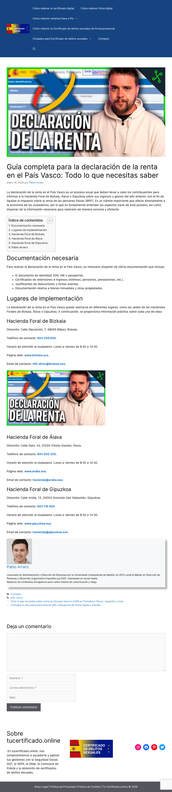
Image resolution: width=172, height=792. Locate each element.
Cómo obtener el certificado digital (53, 8)
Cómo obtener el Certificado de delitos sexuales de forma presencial (74, 28)
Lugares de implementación (29, 230)
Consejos (16, 594)
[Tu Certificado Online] (18, 28)
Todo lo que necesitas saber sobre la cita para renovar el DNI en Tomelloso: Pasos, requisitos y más (67, 601)
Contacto (103, 38)
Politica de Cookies (89, 786)
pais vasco (17, 597)
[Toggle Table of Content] (48, 221)
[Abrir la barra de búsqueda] (34, 49)
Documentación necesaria (28, 225)
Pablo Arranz (19, 247)
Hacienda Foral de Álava (27, 238)
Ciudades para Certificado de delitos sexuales (60, 38)
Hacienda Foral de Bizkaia (28, 234)
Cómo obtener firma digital (97, 8)
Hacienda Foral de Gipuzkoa (30, 243)
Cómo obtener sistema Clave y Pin (53, 18)
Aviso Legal (41, 786)
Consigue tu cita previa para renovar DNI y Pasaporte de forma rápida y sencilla (55, 605)
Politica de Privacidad (63, 786)
